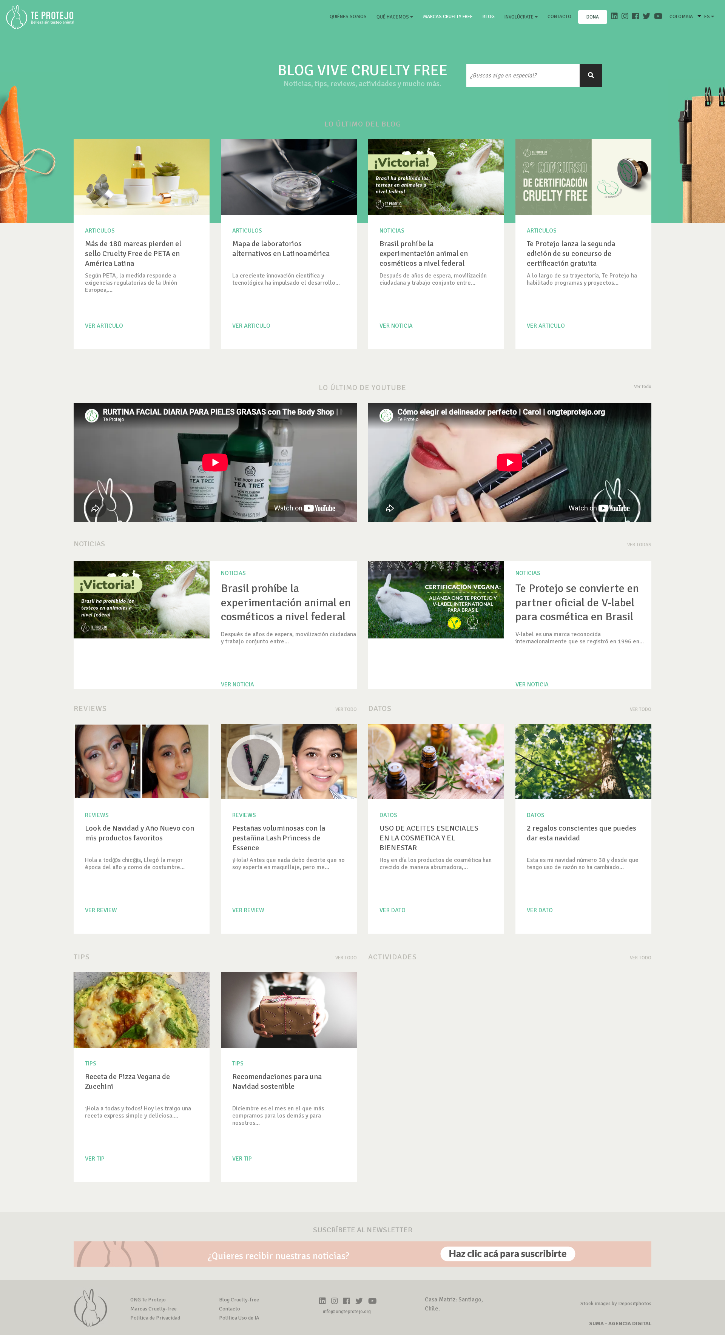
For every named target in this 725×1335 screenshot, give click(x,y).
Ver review (101, 910)
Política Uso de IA (239, 1318)
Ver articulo (104, 326)
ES (707, 17)
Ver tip (95, 1158)
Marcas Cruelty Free (448, 17)
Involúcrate (519, 17)
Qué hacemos (393, 17)
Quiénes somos (350, 16)
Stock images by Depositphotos (615, 1303)
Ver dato (392, 910)
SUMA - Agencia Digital (620, 1323)
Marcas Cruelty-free (153, 1309)
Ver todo (642, 387)
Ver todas (639, 545)
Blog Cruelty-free (239, 1299)
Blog (489, 17)
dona (592, 17)
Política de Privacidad (155, 1318)
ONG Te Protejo (148, 1299)
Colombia (681, 17)
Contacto (559, 17)
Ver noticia (396, 326)
